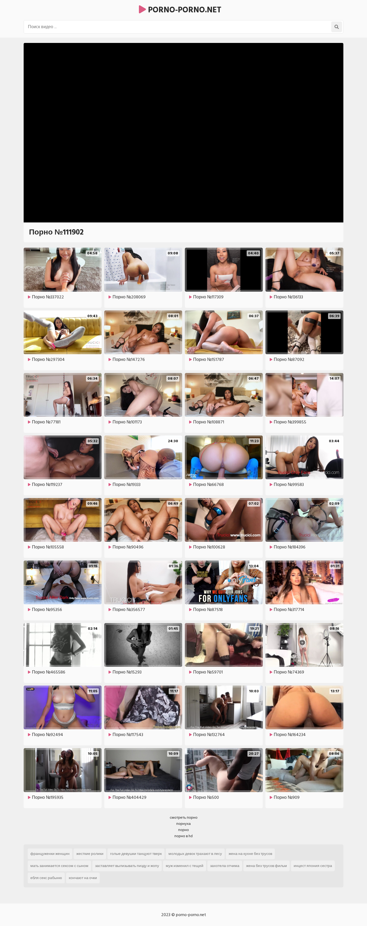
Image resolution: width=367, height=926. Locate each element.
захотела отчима (224, 866)
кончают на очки (83, 878)
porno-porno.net (183, 9)
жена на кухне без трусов (250, 854)
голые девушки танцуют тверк (136, 854)
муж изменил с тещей (184, 866)
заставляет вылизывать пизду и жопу (127, 866)
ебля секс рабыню (46, 878)
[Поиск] (336, 26)
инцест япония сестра (313, 866)
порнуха (183, 824)
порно (183, 830)
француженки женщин (50, 854)
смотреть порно (183, 817)
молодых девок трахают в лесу (195, 854)
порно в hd (183, 836)
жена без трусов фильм (266, 866)
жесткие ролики (89, 854)
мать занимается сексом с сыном (59, 866)
